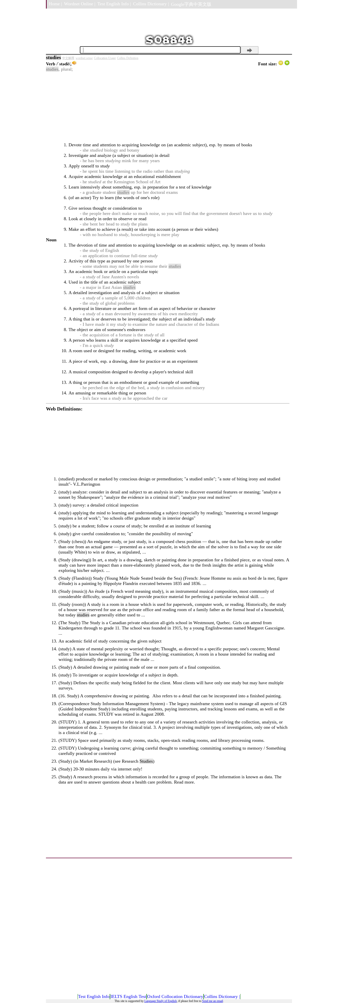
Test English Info (93, 996)
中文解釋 (68, 58)
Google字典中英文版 (191, 4)
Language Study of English (160, 1001)
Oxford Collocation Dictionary (175, 996)
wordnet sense (84, 58)
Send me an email (212, 1001)
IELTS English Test (128, 996)
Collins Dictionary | (151, 3)
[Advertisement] (168, 107)
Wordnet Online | (79, 3)
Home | (55, 3)
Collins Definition (127, 58)
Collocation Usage (105, 58)
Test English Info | (114, 3)
